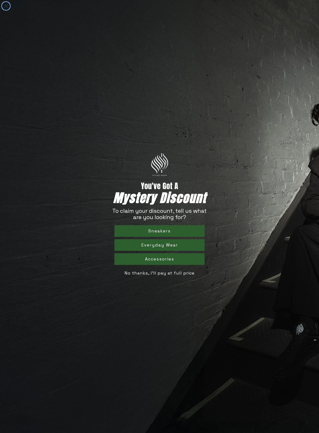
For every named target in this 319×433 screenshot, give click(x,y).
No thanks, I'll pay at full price (159, 273)
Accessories (159, 259)
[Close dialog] (6, 6)
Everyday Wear (159, 245)
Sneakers (159, 231)
